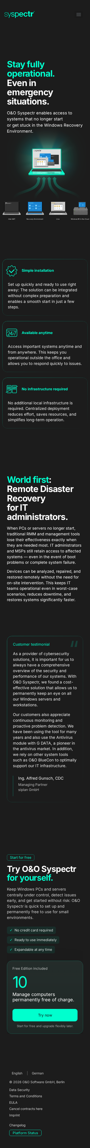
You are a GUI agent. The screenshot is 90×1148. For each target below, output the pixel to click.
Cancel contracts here (25, 1109)
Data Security (19, 1090)
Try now (45, 1015)
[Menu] (79, 14)
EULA (13, 1102)
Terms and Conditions (25, 1096)
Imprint (14, 1115)
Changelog (17, 1125)
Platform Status (25, 1133)
